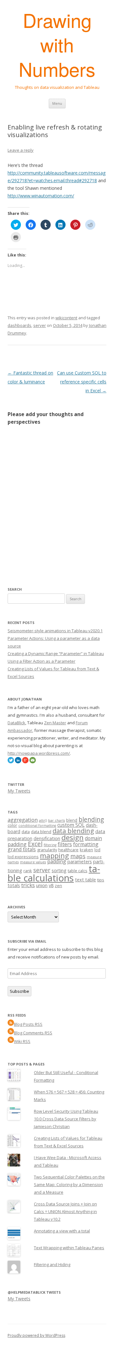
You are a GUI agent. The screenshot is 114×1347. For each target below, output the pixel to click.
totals (14, 885)
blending (91, 819)
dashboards (19, 325)
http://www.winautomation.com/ (41, 196)
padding (56, 861)
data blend (41, 831)
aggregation (23, 819)
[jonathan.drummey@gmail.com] (32, 762)
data (26, 831)
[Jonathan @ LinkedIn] (18, 762)
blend (71, 820)
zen (58, 885)
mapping (54, 855)
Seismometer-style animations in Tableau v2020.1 (55, 631)
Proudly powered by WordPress (36, 1335)
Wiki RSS (22, 1041)
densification (47, 838)
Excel (35, 844)
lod (97, 850)
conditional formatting (37, 825)
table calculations (54, 873)
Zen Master (55, 723)
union (42, 885)
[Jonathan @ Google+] (25, 762)
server (39, 325)
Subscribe (19, 991)
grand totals (22, 849)
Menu (57, 103)
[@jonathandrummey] (11, 762)
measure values (33, 862)
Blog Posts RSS (28, 1024)
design (72, 837)
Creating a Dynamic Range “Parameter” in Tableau (56, 653)
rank (27, 870)
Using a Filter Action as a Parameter (41, 661)
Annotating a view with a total (62, 1231)
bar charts (56, 820)
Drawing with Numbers (57, 44)
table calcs (77, 870)
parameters (79, 862)
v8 (51, 885)
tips (100, 880)
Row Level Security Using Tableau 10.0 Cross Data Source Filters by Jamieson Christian (66, 1118)
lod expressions (23, 856)
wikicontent (66, 318)
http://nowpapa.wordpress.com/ (39, 753)
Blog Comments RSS (33, 1033)
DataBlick (16, 723)
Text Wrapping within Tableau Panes (69, 1248)
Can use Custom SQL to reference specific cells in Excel (81, 382)
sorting (59, 870)
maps (78, 856)
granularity (47, 850)
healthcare (68, 850)
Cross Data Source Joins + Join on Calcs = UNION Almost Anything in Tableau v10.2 (65, 1211)
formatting (85, 844)
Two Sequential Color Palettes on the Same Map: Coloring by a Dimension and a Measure (69, 1184)
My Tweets (19, 791)
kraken (86, 850)
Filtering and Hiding (52, 1264)
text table (85, 880)
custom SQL (71, 824)
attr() (43, 820)
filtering (50, 845)
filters (65, 844)
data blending (73, 830)
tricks (28, 885)
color (12, 825)
